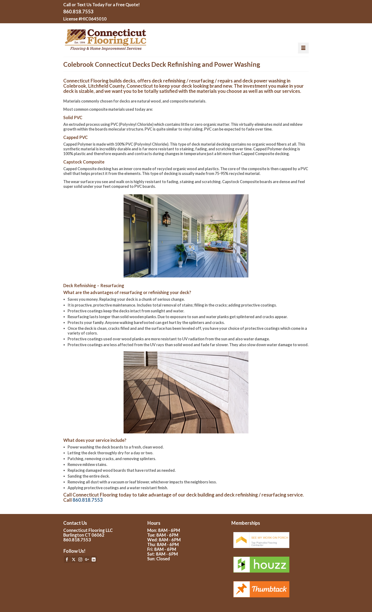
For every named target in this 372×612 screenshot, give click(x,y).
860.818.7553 (78, 11)
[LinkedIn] (94, 559)
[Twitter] (74, 559)
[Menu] (303, 48)
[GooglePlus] (87, 559)
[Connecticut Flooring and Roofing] (123, 40)
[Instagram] (80, 559)
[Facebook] (67, 559)
